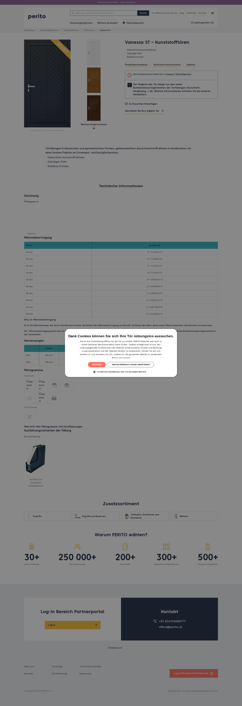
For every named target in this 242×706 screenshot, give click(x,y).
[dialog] (121, 353)
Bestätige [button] (97, 364)
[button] (121, 371)
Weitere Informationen (121, 358)
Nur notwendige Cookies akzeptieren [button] (131, 364)
